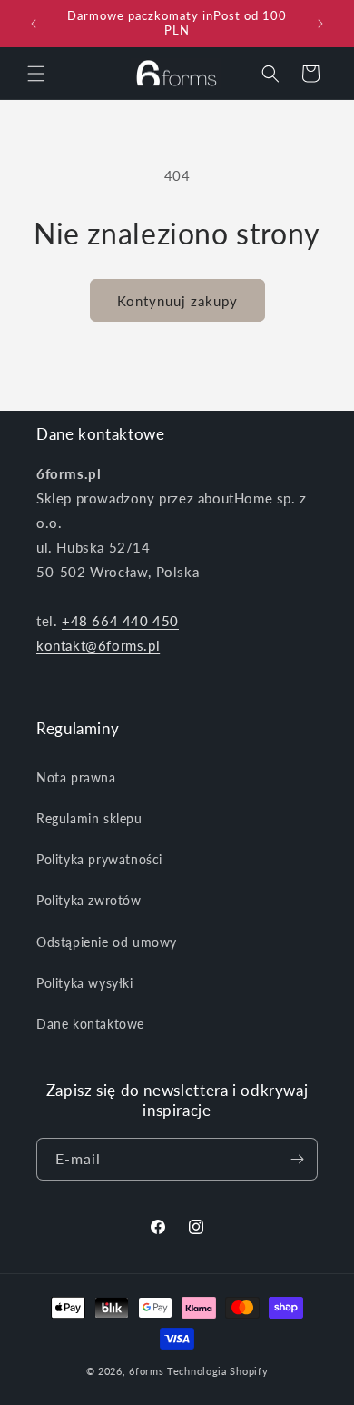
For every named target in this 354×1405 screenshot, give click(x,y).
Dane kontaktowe (90, 1023)
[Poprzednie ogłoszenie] (34, 24)
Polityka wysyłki (84, 983)
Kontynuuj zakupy (177, 301)
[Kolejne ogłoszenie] (320, 24)
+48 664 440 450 (120, 621)
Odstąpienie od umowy (106, 942)
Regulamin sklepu (89, 818)
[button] (36, 74)
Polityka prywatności (99, 859)
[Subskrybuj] (297, 1159)
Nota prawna (76, 777)
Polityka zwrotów (89, 900)
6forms (146, 1371)
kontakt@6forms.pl (98, 645)
